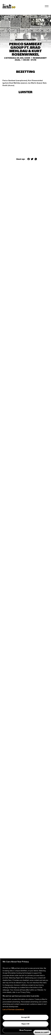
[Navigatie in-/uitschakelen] (47, 6)
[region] (25, 996)
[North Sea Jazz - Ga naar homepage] (8, 6)
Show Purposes (25, 1030)
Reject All (25, 1024)
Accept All (25, 1017)
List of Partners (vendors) (13, 1009)
